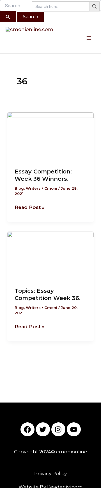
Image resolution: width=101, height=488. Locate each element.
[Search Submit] (8, 16)
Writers (33, 188)
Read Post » (30, 206)
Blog (19, 188)
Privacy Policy (50, 473)
